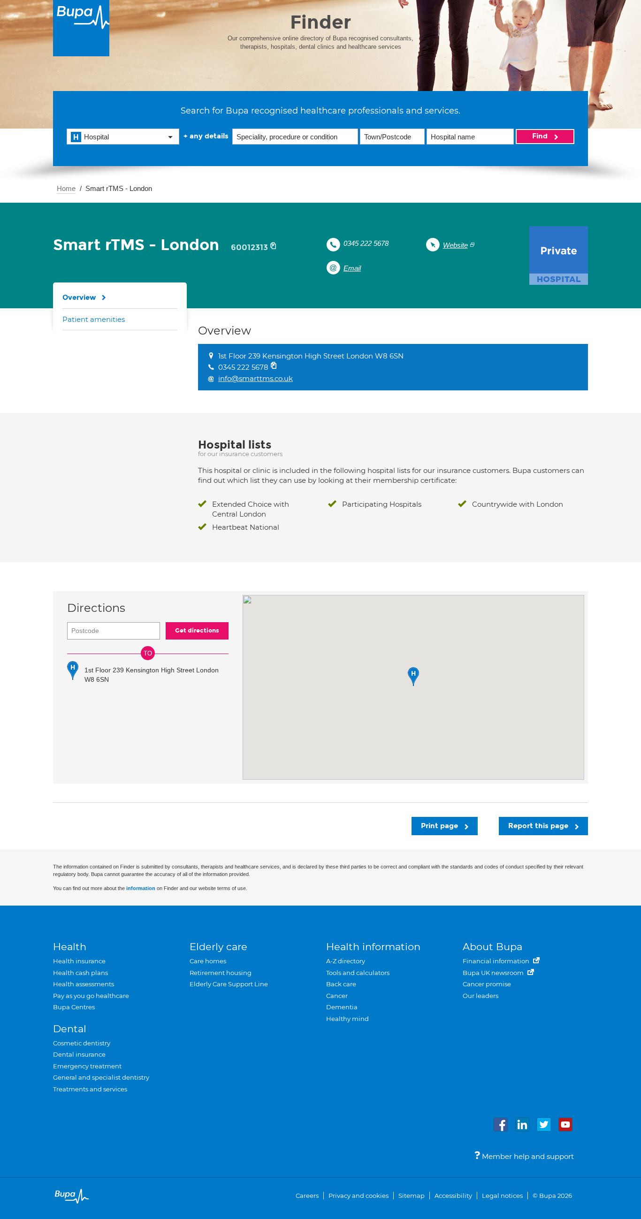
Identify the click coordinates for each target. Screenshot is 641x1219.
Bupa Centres (74, 1007)
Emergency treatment (87, 1066)
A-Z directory (345, 961)
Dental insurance (79, 1054)
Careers (307, 1195)
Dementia (342, 1007)
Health (69, 946)
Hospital (96, 137)
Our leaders (480, 995)
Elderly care (218, 946)
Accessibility (453, 1195)
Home (66, 188)
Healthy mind (347, 1018)
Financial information (497, 961)
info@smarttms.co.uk (255, 378)
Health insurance (79, 961)
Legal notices (502, 1195)
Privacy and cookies (358, 1195)
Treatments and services (90, 1089)
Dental (69, 1029)
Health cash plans (80, 972)
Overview (79, 297)
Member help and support (527, 1156)
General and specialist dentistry (101, 1077)
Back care (341, 984)
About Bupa (492, 946)
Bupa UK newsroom (494, 972)
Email (352, 268)
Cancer (337, 995)
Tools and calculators (357, 972)
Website (455, 245)
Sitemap (411, 1195)
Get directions (197, 630)
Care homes (208, 961)
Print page (440, 826)
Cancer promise (487, 984)
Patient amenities (93, 319)
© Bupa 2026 (552, 1195)
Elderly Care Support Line (229, 984)
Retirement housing (221, 972)
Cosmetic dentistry (81, 1043)
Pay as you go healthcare (91, 995)
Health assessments (83, 984)
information (140, 888)
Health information (373, 946)
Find (540, 136)
